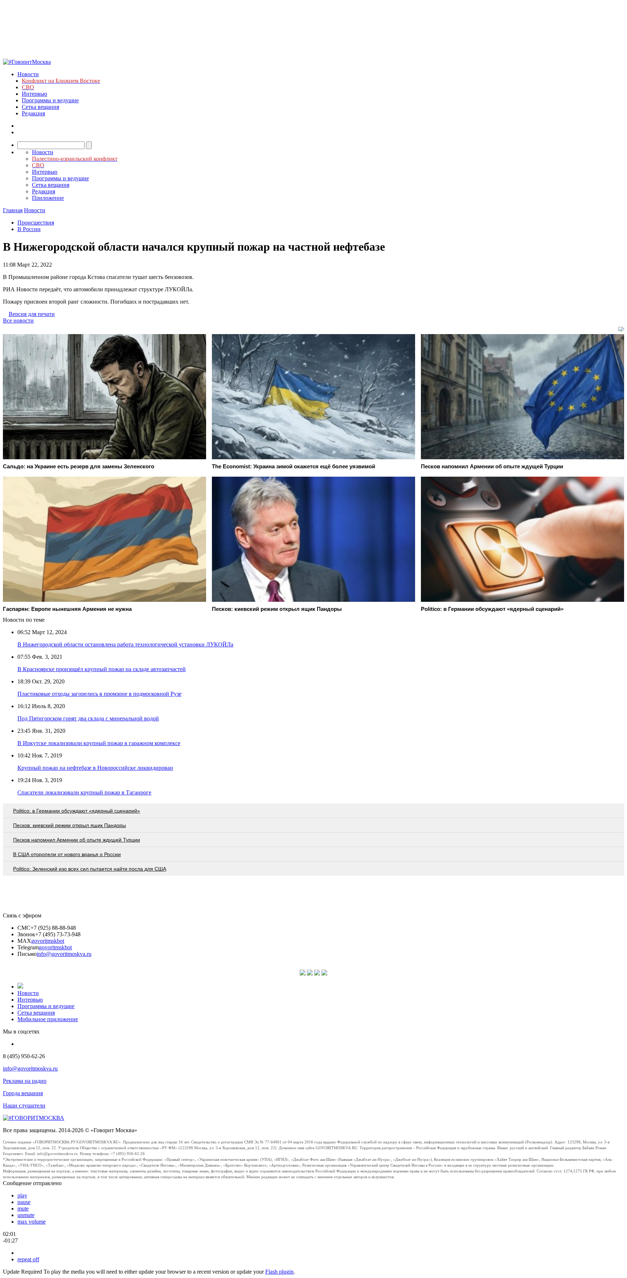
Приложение (48, 198)
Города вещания (23, 1093)
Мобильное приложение (47, 1019)
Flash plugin (279, 1272)
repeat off (28, 1259)
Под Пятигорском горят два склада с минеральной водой (88, 718)
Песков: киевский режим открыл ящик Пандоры (69, 825)
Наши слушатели (24, 1105)
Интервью (34, 94)
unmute (25, 1215)
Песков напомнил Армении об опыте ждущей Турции (76, 840)
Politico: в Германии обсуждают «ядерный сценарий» (76, 811)
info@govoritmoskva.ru (64, 954)
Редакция (33, 113)
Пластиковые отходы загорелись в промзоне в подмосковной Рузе (99, 694)
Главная (12, 210)
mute (23, 1208)
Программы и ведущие (50, 100)
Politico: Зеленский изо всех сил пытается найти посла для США (89, 869)
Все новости (18, 320)
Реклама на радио (24, 1081)
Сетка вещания (40, 107)
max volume (31, 1222)
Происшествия (35, 222)
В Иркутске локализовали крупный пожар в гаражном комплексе (98, 743)
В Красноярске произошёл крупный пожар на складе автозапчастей (101, 669)
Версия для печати (32, 314)
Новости (28, 74)
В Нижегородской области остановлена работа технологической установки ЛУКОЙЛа (125, 644)
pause (23, 1202)
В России (29, 229)
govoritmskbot (47, 941)
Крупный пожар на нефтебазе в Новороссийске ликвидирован (95, 768)
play (22, 1195)
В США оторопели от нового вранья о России (67, 854)
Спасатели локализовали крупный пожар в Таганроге (84, 792)
